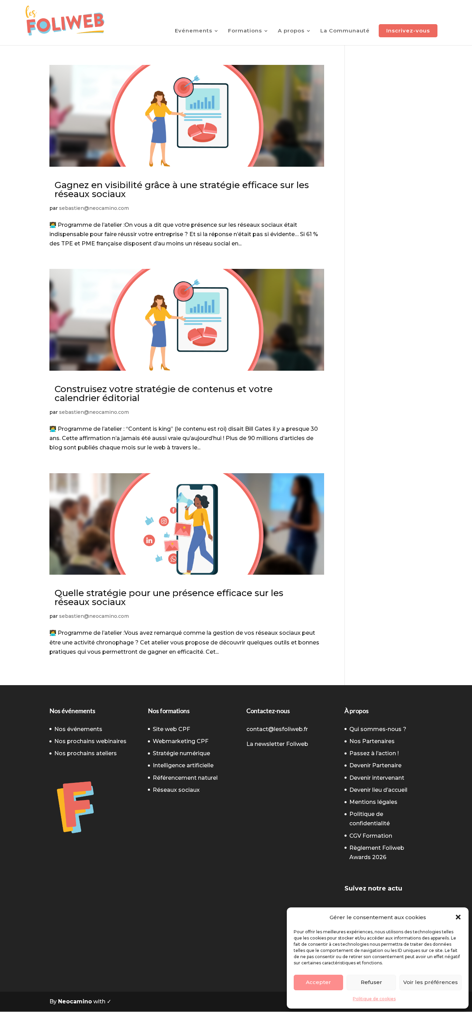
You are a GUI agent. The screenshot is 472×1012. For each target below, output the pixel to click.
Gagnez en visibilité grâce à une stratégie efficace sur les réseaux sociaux (182, 189)
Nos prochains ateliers (85, 753)
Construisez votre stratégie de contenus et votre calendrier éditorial (164, 393)
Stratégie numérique (181, 753)
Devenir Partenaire (375, 765)
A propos (291, 31)
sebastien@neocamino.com (94, 208)
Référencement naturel (185, 778)
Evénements (193, 31)
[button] (458, 917)
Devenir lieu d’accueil (378, 790)
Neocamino (75, 1001)
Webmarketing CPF (180, 741)
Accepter (318, 982)
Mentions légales (373, 802)
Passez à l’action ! (374, 753)
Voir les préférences (430, 982)
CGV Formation (370, 836)
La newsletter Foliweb (277, 744)
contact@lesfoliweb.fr (277, 729)
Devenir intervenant (376, 778)
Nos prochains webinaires (90, 741)
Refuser (371, 982)
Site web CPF (171, 729)
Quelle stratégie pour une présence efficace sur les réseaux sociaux (169, 597)
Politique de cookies (374, 998)
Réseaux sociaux (176, 790)
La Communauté (345, 31)
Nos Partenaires (372, 741)
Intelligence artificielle (183, 765)
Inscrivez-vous (408, 30)
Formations (245, 31)
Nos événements (78, 729)
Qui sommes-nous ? (377, 729)
